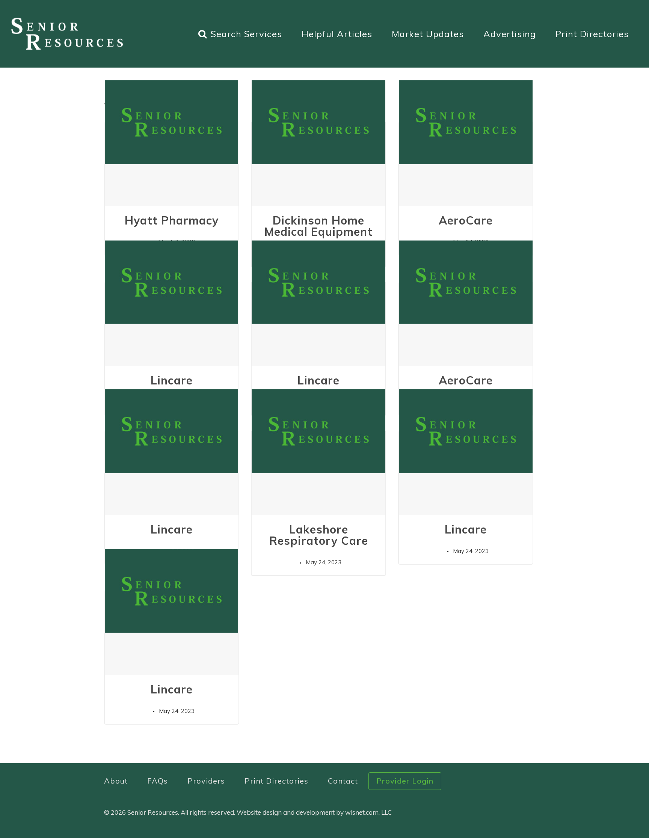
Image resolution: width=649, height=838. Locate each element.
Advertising (509, 33)
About (116, 780)
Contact (343, 780)
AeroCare (466, 220)
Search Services (246, 33)
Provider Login (404, 780)
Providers (206, 780)
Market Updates (428, 33)
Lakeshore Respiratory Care (318, 535)
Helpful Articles (337, 33)
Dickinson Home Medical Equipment (318, 226)
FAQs (157, 780)
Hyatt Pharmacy (172, 220)
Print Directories (592, 33)
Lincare (172, 380)
